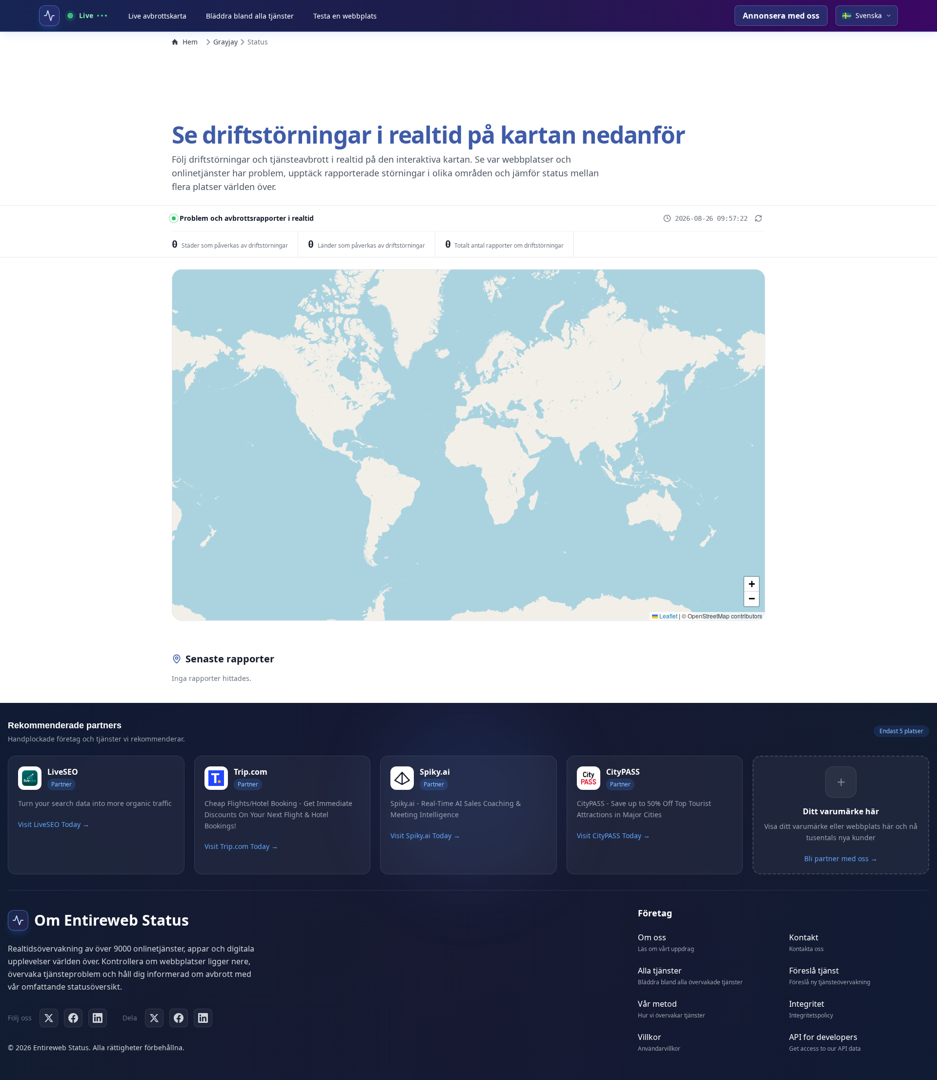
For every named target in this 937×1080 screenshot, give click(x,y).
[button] (751, 584)
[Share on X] (154, 1018)
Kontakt (803, 937)
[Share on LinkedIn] (203, 1018)
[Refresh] (758, 218)
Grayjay (225, 41)
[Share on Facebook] (178, 1018)
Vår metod (657, 1003)
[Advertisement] (468, 82)
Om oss (652, 937)
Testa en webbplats (345, 16)
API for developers (823, 1037)
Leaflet (667, 616)
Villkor (649, 1037)
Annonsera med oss (781, 15)
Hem (190, 41)
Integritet (806, 1003)
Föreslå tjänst (814, 970)
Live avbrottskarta (157, 16)
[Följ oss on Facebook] (73, 1018)
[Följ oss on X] (49, 1018)
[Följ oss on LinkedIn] (97, 1018)
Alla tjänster (660, 970)
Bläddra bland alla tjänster (250, 16)
